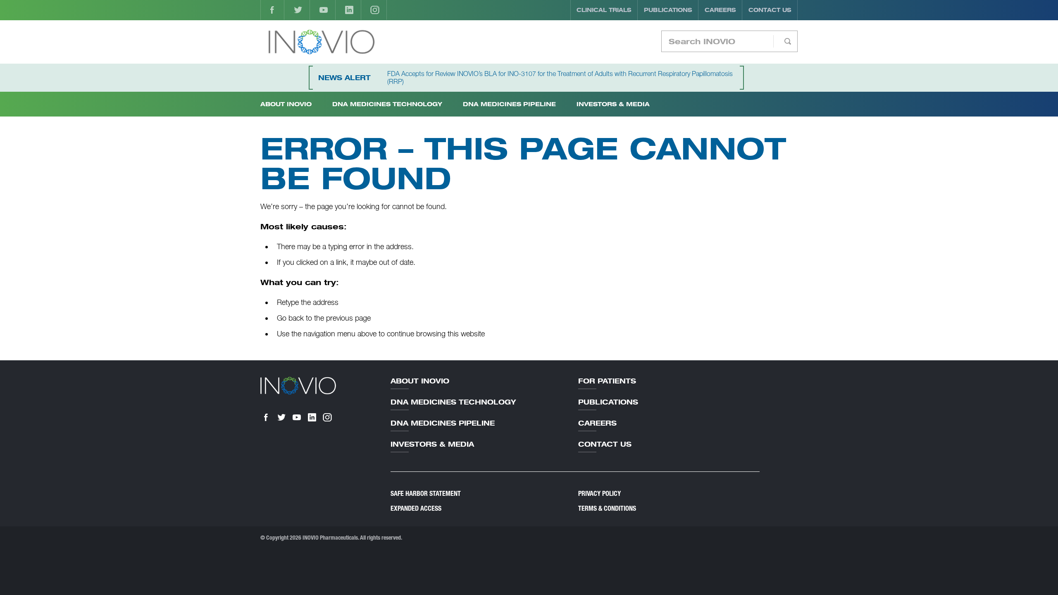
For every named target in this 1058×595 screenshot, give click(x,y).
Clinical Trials (604, 10)
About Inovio (420, 381)
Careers (720, 10)
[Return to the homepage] (321, 42)
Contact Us (769, 10)
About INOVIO (286, 103)
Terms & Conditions (607, 508)
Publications (668, 10)
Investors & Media (613, 103)
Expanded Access (416, 508)
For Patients (607, 381)
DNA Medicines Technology (387, 103)
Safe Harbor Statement (426, 493)
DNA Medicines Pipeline (509, 103)
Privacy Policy (599, 493)
